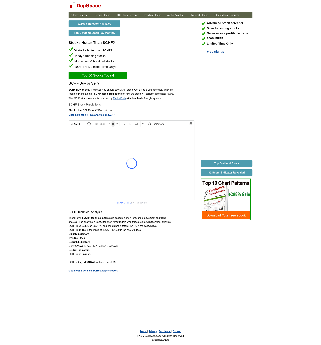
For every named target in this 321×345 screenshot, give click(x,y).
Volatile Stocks (175, 15)
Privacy (153, 331)
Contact (177, 331)
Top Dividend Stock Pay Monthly (94, 32)
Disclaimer (165, 331)
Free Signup (215, 51)
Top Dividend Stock (226, 163)
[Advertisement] (226, 107)
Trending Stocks (152, 15)
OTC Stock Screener (127, 15)
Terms (143, 331)
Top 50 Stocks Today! (98, 75)
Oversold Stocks (199, 15)
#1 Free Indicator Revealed (94, 23)
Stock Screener (79, 15)
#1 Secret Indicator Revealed (226, 172)
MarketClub (119, 98)
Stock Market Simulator (227, 15)
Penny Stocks (102, 15)
